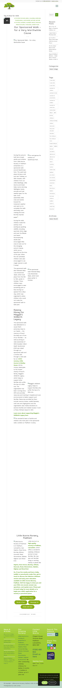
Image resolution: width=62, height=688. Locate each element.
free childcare (53, 136)
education (52, 133)
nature (51, 161)
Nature (33, 20)
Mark (34, 614)
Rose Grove (52, 188)
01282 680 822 (46, 1)
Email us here (36, 655)
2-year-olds (52, 80)
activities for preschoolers (52, 96)
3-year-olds (52, 82)
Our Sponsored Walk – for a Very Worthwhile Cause (27, 30)
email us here (55, 1)
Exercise (38, 18)
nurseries (52, 164)
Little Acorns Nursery (52, 158)
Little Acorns (52, 154)
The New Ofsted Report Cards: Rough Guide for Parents (9, 653)
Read (51, 185)
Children (32, 18)
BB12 (27, 18)
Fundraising (19, 20)
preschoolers (52, 180)
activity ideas (52, 110)
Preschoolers (20, 24)
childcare (52, 118)
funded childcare (53, 143)
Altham (51, 112)
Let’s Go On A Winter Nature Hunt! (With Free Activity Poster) (9, 647)
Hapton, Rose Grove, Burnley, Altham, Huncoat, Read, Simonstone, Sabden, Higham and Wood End (26, 567)
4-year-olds (52, 85)
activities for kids (53, 93)
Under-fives (35, 24)
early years (52, 126)
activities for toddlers (52, 101)
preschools (52, 182)
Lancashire (26, 20)
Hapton (51, 146)
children (51, 123)
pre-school (52, 175)
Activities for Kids (19, 18)
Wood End (52, 209)
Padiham (38, 22)
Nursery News (30, 22)
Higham (55, 146)
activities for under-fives (52, 106)
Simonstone (52, 193)
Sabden (51, 190)
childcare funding (53, 120)
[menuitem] (56, 5)
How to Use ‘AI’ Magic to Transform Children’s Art (53, 28)
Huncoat (51, 148)
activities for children (52, 89)
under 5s (51, 203)
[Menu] (56, 5)
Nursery (23, 22)
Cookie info (52, 682)
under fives (52, 206)
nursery (51, 167)
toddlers (51, 201)
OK (44, 682)
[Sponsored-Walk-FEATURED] (7, 21)
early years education (52, 129)
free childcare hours (53, 139)
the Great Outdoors (52, 197)
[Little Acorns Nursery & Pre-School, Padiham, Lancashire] (11, 5)
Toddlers (28, 24)
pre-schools (52, 177)
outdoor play (52, 169)
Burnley (51, 115)
